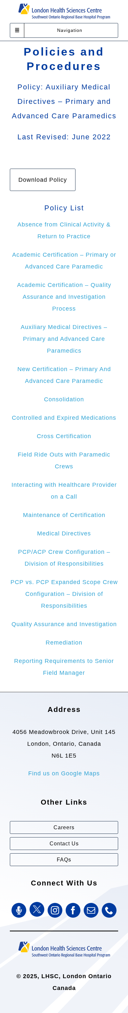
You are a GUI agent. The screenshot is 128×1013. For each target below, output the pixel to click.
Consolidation (64, 399)
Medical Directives (64, 533)
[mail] (91, 910)
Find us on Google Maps (64, 773)
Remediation (64, 642)
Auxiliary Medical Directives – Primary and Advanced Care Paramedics (64, 339)
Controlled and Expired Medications (64, 417)
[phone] (109, 910)
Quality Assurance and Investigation (64, 624)
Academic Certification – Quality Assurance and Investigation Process (64, 297)
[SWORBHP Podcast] (18, 910)
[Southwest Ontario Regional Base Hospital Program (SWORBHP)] (64, 941)
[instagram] (55, 910)
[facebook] (73, 910)
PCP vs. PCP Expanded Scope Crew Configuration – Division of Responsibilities (64, 594)
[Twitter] (37, 909)
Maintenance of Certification (64, 515)
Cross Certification (64, 436)
